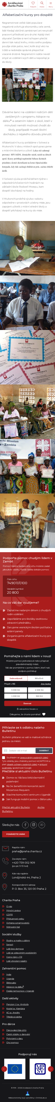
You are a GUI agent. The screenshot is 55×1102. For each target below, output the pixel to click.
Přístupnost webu (15, 919)
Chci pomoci (12, 1042)
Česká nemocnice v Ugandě (20, 991)
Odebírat (44, 751)
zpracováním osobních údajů (34, 757)
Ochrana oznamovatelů (17, 923)
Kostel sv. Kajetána (15, 1008)
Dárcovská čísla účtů (16, 1030)
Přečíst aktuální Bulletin (16, 807)
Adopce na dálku (15, 987)
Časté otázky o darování (18, 1034)
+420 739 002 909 (23, 862)
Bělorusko (11, 983)
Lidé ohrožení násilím (16, 961)
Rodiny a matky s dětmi (18, 940)
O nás (9, 906)
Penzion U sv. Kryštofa (17, 1004)
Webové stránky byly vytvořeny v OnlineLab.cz (27, 1098)
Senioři (9, 944)
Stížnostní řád (13, 927)
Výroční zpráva (13, 910)
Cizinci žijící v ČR (14, 957)
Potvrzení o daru (14, 1038)
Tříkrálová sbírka (14, 1017)
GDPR (9, 914)
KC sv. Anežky (13, 1012)
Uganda (10, 978)
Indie (8, 974)
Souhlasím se (27, 757)
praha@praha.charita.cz (27, 851)
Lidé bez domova (15, 949)
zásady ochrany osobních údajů (22, 764)
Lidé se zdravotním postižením (21, 953)
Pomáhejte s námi (15, 834)
